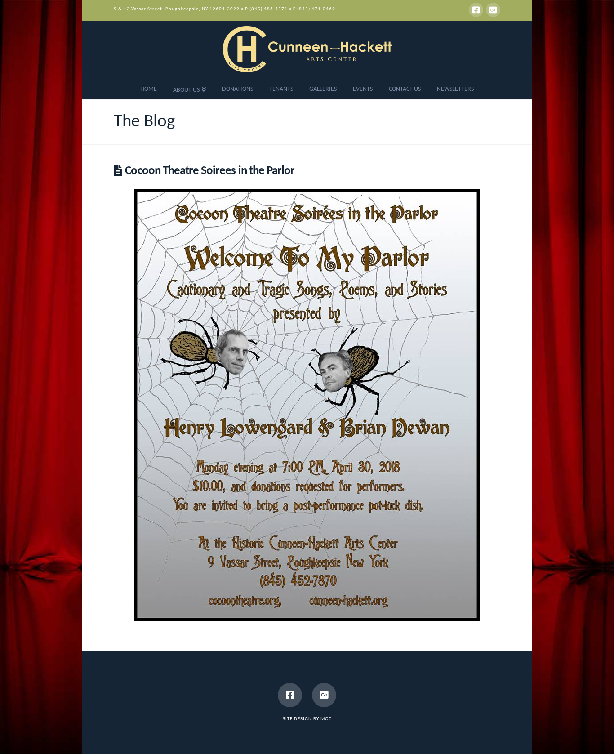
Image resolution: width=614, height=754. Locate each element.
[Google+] (493, 10)
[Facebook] (476, 10)
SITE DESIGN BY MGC (307, 719)
